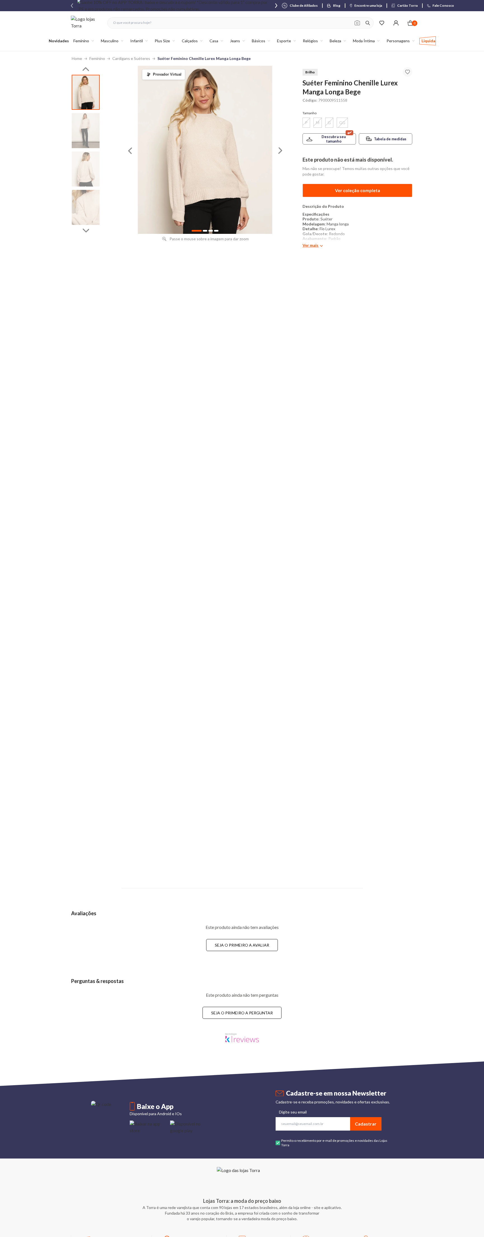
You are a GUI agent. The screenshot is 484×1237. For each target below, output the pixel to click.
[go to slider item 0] (86, 92)
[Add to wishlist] (407, 72)
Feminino (97, 58)
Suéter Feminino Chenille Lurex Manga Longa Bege (204, 58)
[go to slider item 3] (86, 207)
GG (342, 122)
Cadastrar (365, 1123)
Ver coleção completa (357, 190)
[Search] (368, 23)
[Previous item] (72, 5)
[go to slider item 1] (86, 130)
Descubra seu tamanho (334, 138)
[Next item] (276, 5)
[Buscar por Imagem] (357, 23)
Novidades (59, 40)
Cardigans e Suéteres (131, 58)
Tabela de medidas (390, 139)
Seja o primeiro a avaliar (242, 945)
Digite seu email (293, 1112)
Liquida (428, 40)
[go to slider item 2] (86, 169)
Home (77, 58)
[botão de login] (396, 22)
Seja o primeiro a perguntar (242, 1012)
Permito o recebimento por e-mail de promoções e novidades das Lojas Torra (334, 1142)
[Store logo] (86, 23)
